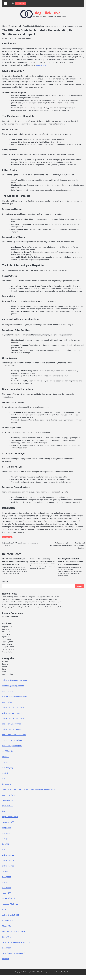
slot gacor (6, 762)
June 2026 (6, 632)
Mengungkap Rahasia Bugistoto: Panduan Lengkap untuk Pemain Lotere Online (32, 607)
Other (4, 669)
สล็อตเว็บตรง (7, 937)
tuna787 (5, 844)
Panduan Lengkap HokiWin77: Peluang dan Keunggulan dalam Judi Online (30, 597)
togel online (41, 65)
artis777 (5, 757)
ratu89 (5, 871)
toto (4, 909)
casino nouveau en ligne (12, 740)
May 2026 (6, 634)
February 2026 (7, 642)
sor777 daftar (8, 751)
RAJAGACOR (7, 920)
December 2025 (8, 647)
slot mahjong (7, 768)
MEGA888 (6, 926)
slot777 (5, 778)
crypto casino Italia (10, 817)
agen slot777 (7, 806)
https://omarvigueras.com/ (13, 953)
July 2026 (5, 629)
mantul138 (6, 893)
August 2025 (7, 652)
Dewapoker (7, 784)
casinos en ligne (9, 795)
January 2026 (7, 644)
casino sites (7, 702)
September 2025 (8, 649)
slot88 (5, 773)
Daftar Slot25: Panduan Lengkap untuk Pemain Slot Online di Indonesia (29, 599)
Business (5, 661)
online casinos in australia (13, 707)
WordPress (67, 972)
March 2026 (6, 639)
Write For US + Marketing (40, 559)
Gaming (5, 664)
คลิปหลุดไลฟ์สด (8, 899)
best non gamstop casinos (13, 686)
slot (3, 849)
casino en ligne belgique (12, 746)
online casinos (8, 855)
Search (5, 581)
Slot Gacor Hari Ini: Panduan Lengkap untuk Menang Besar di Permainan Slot (31, 602)
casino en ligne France (11, 724)
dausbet (5, 959)
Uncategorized (7, 537)
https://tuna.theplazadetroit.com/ (16, 942)
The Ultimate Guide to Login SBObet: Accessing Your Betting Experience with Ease (15, 561)
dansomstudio (8, 800)
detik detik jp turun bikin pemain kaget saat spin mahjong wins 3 (29, 789)
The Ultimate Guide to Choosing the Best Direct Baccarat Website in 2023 (30, 604)
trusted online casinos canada (14, 696)
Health (4, 666)
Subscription (20, 3)
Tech (4, 671)
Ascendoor (51, 972)
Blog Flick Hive (47, 13)
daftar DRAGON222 (10, 915)
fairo (4, 811)
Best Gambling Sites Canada (14, 931)
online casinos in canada (12, 713)
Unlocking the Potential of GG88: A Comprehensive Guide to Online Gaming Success (70, 561)
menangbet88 (8, 822)
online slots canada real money (15, 680)
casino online (7, 691)
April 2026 (6, 637)
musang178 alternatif (11, 904)
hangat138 (6, 828)
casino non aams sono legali (14, 735)
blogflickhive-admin (23, 39)
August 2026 (7, 627)
